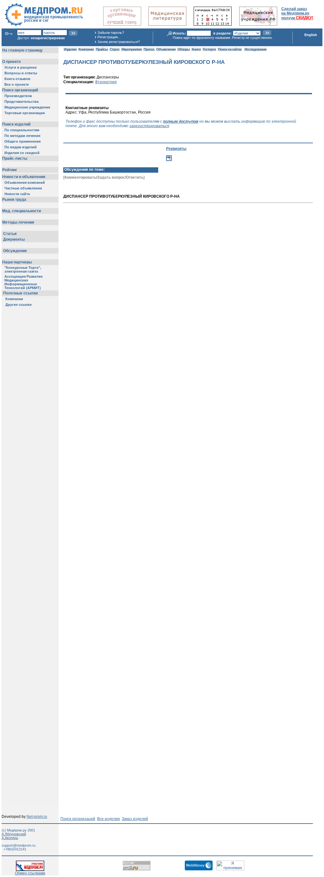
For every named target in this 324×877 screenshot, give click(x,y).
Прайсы (101, 49)
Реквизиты (176, 148)
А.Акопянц (10, 838)
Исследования (255, 49)
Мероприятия (131, 49)
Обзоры (183, 49)
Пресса (149, 49)
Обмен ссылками (30, 873)
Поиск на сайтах (229, 49)
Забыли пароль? (110, 32)
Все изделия (108, 819)
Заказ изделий (135, 819)
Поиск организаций (77, 819)
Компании (86, 49)
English (310, 35)
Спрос (114, 49)
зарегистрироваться (149, 126)
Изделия (70, 49)
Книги (196, 49)
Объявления (166, 49)
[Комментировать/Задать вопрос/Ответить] (104, 177)
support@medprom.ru (18, 845)
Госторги (209, 49)
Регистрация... (109, 37)
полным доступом (180, 121)
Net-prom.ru (37, 816)
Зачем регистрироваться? (118, 42)
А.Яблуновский (14, 834)
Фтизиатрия (106, 82)
